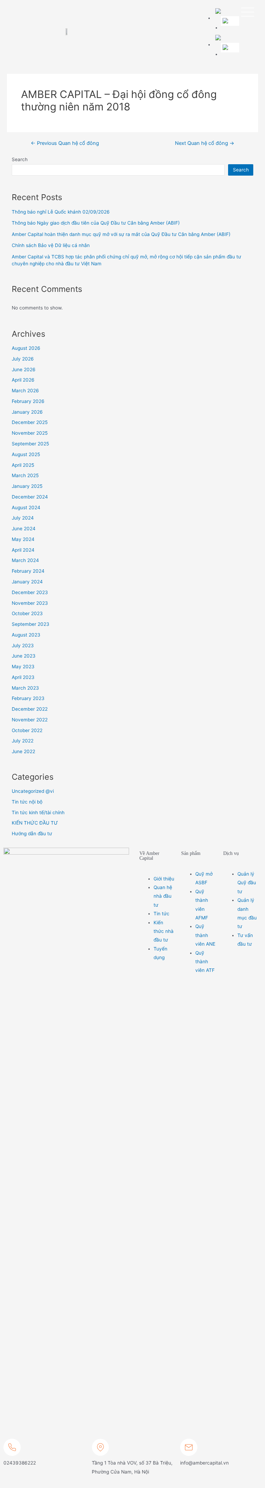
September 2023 (30, 624)
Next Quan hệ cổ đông (204, 143)
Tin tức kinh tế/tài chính (38, 812)
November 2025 (30, 433)
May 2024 (23, 539)
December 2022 (30, 709)
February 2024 (28, 571)
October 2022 (27, 730)
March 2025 (25, 475)
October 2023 (27, 613)
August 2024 (26, 507)
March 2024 (25, 560)
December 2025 (30, 422)
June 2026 (24, 369)
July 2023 (23, 645)
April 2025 (23, 465)
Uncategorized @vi (33, 791)
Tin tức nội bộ (27, 802)
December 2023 (30, 592)
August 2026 (26, 348)
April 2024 (23, 550)
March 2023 (25, 688)
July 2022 (22, 740)
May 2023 (23, 666)
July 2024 (23, 518)
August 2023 (26, 635)
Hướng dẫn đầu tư (32, 833)
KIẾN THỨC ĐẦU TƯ (35, 823)
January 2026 (27, 412)
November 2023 (30, 603)
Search (20, 159)
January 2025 (27, 486)
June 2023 (24, 656)
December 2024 (30, 497)
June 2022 (23, 751)
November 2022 (30, 719)
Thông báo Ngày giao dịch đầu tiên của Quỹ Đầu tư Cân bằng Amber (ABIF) (96, 223)
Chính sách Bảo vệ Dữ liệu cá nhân (51, 245)
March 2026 (25, 390)
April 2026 (23, 380)
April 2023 (23, 677)
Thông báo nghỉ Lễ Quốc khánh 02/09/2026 (61, 212)
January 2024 (27, 581)
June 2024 (24, 528)
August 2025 (26, 454)
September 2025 (30, 443)
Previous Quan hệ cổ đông (65, 143)
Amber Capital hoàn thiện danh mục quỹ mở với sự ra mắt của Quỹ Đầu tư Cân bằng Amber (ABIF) (121, 234)
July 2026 (23, 359)
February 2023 (28, 698)
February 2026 (28, 401)
